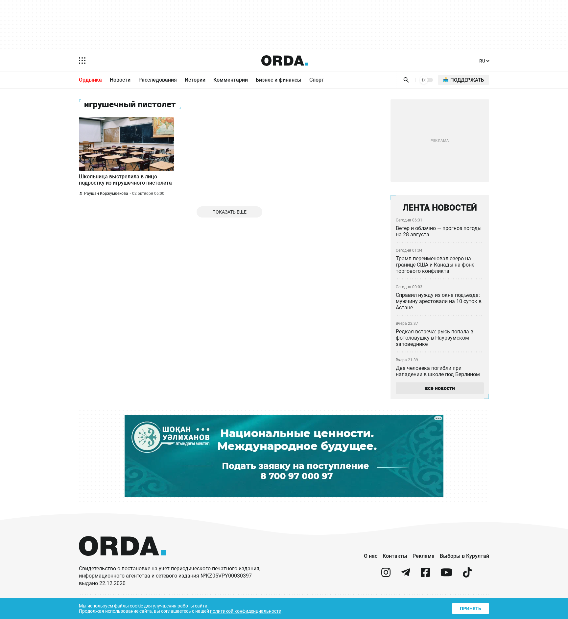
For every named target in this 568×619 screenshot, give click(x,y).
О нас (370, 556)
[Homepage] (284, 60)
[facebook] (425, 575)
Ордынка (90, 80)
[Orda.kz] (122, 562)
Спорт (316, 80)
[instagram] (386, 575)
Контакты (395, 556)
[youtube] (446, 575)
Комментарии (230, 80)
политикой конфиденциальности (245, 611)
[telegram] (405, 575)
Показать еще (229, 212)
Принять (470, 608)
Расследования (157, 80)
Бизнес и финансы (278, 80)
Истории (195, 80)
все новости (440, 388)
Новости (120, 80)
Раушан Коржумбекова (106, 193)
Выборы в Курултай (464, 556)
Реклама (424, 556)
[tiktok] (467, 575)
